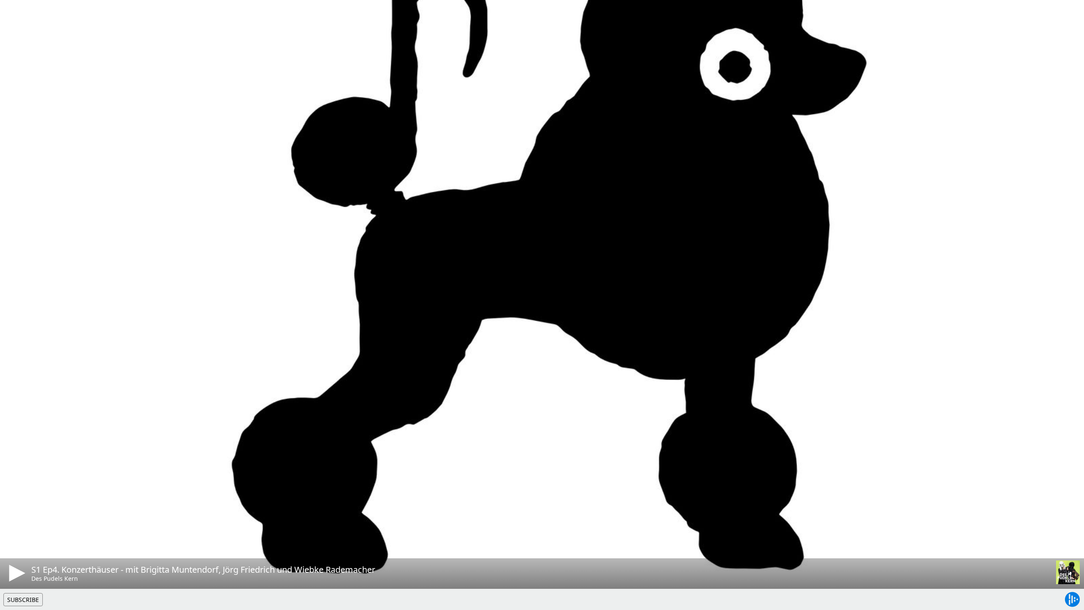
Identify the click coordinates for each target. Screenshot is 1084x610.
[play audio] (15, 573)
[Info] (16, 15)
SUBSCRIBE (23, 600)
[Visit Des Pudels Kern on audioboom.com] (1068, 572)
